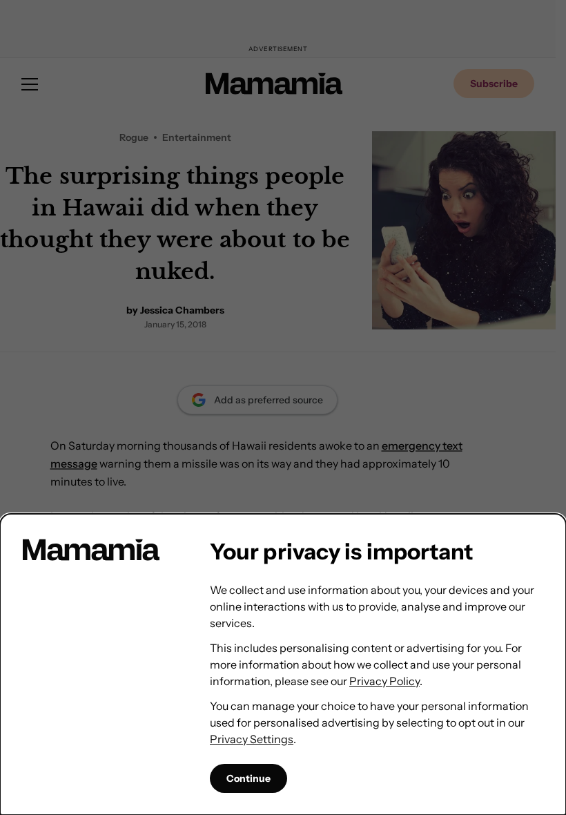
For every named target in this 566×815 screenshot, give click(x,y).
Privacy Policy (384, 681)
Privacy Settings (251, 739)
